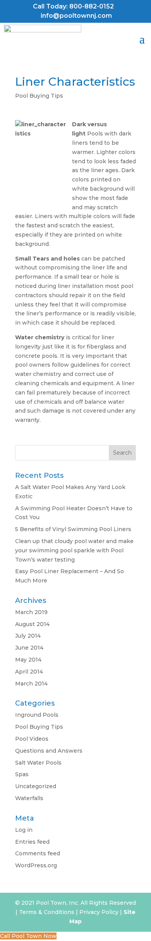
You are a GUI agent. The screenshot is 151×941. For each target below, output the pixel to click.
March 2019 (31, 612)
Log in (24, 829)
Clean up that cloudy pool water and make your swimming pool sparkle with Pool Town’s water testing (74, 550)
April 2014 (29, 671)
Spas (22, 774)
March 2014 (31, 683)
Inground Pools (36, 714)
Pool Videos (31, 738)
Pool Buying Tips (39, 95)
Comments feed (37, 853)
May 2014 (28, 659)
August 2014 (32, 624)
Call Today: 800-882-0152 (73, 6)
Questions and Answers (48, 750)
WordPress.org (36, 865)
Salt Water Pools (38, 762)
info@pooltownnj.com (76, 15)
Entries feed (32, 841)
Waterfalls (29, 798)
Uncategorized (35, 786)
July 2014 (28, 635)
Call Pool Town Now (28, 936)
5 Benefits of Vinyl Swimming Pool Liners (73, 529)
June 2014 (29, 647)
